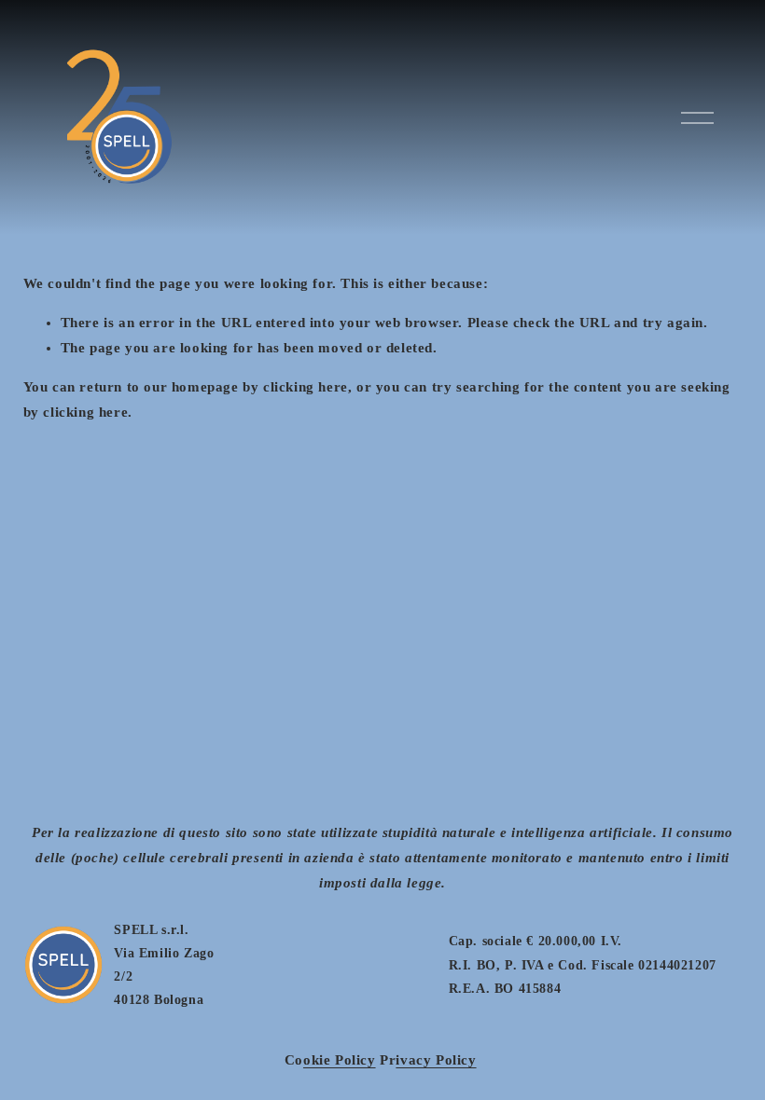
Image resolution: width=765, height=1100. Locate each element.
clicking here (305, 386)
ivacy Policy (436, 1059)
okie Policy (339, 1059)
